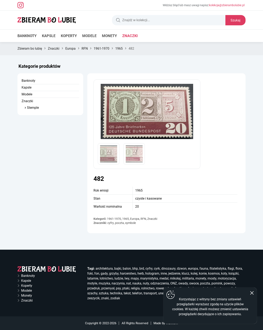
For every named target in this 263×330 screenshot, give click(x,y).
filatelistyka (218, 268)
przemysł (107, 288)
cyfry (110, 223)
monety (200, 278)
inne (164, 273)
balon (127, 268)
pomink (216, 283)
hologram (152, 273)
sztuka (103, 293)
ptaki (125, 288)
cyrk (157, 268)
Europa (70, 48)
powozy (229, 283)
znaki (105, 298)
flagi (231, 268)
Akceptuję (252, 293)
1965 (119, 48)
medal (163, 278)
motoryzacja (227, 278)
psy (118, 288)
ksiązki (233, 273)
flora (238, 268)
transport (150, 293)
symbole (130, 223)
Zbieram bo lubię (29, 48)
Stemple (33, 108)
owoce (194, 283)
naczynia (118, 283)
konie (203, 273)
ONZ (173, 283)
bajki (117, 268)
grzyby (114, 273)
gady (104, 273)
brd (141, 268)
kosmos (214, 273)
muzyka (104, 283)
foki (90, 273)
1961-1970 (101, 48)
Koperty (69, 36)
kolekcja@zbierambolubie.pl (227, 5)
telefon (137, 293)
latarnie (92, 278)
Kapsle (48, 36)
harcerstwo (128, 273)
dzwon (182, 268)
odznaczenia (159, 283)
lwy (127, 278)
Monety (109, 36)
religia (135, 288)
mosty (212, 278)
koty (224, 273)
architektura (104, 268)
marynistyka (149, 278)
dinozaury (168, 268)
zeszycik (93, 298)
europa (193, 268)
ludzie (118, 278)
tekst (127, 293)
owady (183, 283)
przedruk (93, 288)
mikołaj (175, 278)
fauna (204, 268)
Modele (89, 36)
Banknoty (27, 36)
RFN (85, 48)
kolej (194, 273)
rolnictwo (148, 288)
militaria (188, 278)
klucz (185, 273)
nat (128, 283)
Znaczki (130, 36)
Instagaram (20, 5)
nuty (146, 283)
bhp (135, 268)
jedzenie (174, 273)
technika (116, 293)
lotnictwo (106, 278)
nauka (136, 283)
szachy (92, 293)
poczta (119, 223)
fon (96, 273)
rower (160, 288)
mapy (135, 278)
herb (140, 273)
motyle (92, 283)
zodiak (115, 298)
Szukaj (235, 20)
